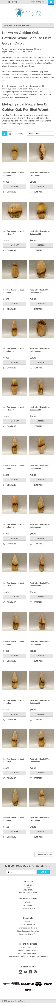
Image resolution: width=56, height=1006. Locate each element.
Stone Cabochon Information (28, 931)
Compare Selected (44, 854)
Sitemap (23, 1001)
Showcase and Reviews (28, 928)
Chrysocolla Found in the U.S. (28, 954)
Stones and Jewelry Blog (28, 934)
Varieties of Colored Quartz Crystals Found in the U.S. (28, 957)
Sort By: (21, 133)
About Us (28, 922)
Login (33, 2)
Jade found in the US (28, 947)
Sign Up (41, 2)
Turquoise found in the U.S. (28, 951)
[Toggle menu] (3, 3)
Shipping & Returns (28, 908)
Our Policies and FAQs (28, 925)
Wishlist (28, 902)
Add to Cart (15, 186)
